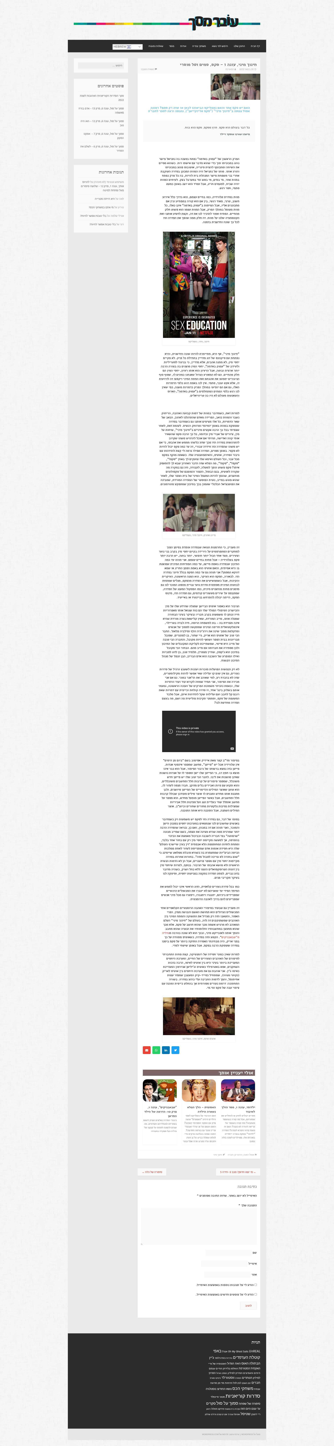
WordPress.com (210, 1434)
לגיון (239, 1383)
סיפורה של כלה (152, 1172)
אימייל (252, 1263)
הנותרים (247, 1377)
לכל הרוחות (231, 1383)
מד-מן (221, 1383)
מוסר (171, 46)
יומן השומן (246, 1383)
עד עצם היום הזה (250, 1408)
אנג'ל (224, 1351)
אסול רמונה (248, 1154)
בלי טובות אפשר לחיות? (93, 215)
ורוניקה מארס (215, 1378)
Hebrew (120, 46)
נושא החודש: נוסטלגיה (219, 1389)
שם (255, 1252)
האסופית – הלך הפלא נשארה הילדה (201, 1109)
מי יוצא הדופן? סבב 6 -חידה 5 (238, 1172)
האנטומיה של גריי (217, 1363)
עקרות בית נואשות (232, 1409)
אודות (183, 46)
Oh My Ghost (235, 1351)
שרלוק (207, 1414)
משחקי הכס (242, 1388)
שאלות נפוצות (156, 46)
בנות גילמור (220, 1358)
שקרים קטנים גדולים (219, 1414)
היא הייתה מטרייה (105, 198)
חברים (256, 1382)
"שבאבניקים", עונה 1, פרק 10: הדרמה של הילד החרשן (160, 1111)
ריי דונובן (255, 1414)
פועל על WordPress (250, 1434)
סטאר (222, 1397)
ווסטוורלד (228, 1377)
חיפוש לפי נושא (220, 46)
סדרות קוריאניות (243, 1396)
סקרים (211, 1403)
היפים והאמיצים (251, 1373)
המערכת (229, 69)
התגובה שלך (247, 1205)
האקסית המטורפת (249, 1368)
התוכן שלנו (239, 46)
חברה (230, 1154)
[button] (175, 1050)
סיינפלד (215, 1396)
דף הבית (255, 46)
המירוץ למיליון (235, 1373)
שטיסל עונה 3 (234, 1414)
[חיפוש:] (101, 65)
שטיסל (245, 1414)
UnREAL (254, 1351)
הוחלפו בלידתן (230, 1368)
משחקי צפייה (199, 46)
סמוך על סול (227, 1403)
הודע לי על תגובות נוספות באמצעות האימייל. (225, 1285)
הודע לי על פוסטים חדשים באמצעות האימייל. (225, 1294)
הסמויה (238, 1378)
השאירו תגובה (147, 69)
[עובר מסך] (167, 31)
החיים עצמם (215, 1368)
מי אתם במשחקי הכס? (101, 207)
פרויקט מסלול (217, 1409)
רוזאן (208, 1409)
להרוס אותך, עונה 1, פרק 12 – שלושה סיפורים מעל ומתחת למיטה (102, 186)
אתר (254, 1274)
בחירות (229, 1358)
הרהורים (238, 1154)
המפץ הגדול (221, 1373)
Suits (245, 1351)
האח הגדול (234, 1363)
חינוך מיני (217, 1154)
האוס (245, 1363)
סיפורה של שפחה (249, 1403)
